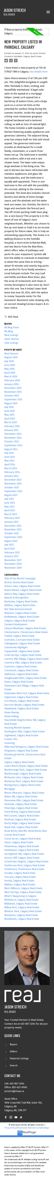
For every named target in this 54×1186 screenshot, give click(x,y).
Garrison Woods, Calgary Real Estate (24, 704)
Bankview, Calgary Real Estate (20, 601)
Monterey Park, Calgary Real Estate (23, 781)
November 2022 (13, 529)
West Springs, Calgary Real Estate (22, 892)
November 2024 (13, 437)
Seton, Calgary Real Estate (18, 842)
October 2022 (11, 533)
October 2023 (11, 487)
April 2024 (9, 464)
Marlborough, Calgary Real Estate (22, 773)
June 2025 (9, 411)
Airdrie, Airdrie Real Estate (19, 582)
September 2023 (13, 491)
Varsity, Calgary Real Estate (19, 880)
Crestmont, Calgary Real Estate (21, 670)
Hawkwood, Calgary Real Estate (21, 708)
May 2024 (9, 460)
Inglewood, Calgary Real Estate (21, 735)
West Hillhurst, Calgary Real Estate (23, 888)
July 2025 (9, 407)
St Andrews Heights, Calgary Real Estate (26, 861)
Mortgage (9, 788)
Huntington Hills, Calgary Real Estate (24, 731)
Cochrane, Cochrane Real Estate (22, 639)
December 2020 (13, 563)
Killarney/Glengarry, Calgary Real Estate (26, 746)
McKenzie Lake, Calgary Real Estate (23, 777)
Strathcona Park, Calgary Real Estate (24, 865)
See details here (39, 71)
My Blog (8, 331)
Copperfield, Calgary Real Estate (22, 651)
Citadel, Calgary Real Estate (19, 635)
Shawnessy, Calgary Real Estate (21, 846)
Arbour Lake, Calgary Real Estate (22, 586)
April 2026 (9, 372)
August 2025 (10, 403)
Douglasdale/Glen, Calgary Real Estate (25, 678)
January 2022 (11, 556)
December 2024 (13, 433)
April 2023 (9, 510)
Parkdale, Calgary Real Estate (28, 56)
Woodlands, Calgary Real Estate (21, 918)
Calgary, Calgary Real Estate (19, 620)
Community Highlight (15, 647)
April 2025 (9, 418)
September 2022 (13, 537)
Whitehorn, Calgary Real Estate (21, 899)
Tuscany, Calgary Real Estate (20, 876)
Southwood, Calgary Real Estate (21, 850)
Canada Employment (15, 624)
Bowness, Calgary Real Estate (20, 613)
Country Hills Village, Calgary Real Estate (26, 658)
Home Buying (11, 712)
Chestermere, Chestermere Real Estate (26, 632)
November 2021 (12, 560)
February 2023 (12, 518)
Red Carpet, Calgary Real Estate (21, 815)
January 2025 (11, 430)
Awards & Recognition (16, 597)
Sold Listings (11, 342)
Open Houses (11, 339)
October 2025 (11, 395)
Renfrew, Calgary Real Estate (20, 819)
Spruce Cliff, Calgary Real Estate (21, 857)
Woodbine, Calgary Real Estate (21, 915)
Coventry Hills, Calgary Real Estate (23, 662)
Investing (9, 743)
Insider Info (10, 739)
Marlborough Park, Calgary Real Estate (25, 769)
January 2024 (11, 476)
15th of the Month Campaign (20, 578)
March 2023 (10, 514)
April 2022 (9, 548)
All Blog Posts (11, 327)
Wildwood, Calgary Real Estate (20, 903)
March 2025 (10, 422)
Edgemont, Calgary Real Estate (21, 697)
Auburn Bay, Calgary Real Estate (21, 593)
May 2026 (9, 368)
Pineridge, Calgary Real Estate (21, 808)
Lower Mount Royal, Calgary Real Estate (26, 765)
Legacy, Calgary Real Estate (19, 762)
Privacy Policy (10, 1128)
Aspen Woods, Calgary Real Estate (23, 590)
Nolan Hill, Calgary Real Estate (21, 796)
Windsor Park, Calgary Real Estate (23, 911)
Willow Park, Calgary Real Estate (21, 907)
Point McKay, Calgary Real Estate (22, 811)
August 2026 (11, 357)
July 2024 (9, 453)
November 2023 (13, 483)
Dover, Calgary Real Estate (18, 681)
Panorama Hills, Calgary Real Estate (23, 800)
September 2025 (13, 399)
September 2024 (13, 445)
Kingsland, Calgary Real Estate (21, 750)
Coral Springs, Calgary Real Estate (23, 655)
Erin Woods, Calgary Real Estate (21, 700)
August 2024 (11, 449)
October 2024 (11, 441)
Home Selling (11, 716)
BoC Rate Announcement (18, 609)
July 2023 (9, 498)
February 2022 (12, 552)
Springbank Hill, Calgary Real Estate (24, 853)
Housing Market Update (17, 727)
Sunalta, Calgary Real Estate (19, 873)
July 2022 (9, 544)
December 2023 (12, 479)
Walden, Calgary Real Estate (19, 884)
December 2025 (12, 388)
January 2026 (11, 384)
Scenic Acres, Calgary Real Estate (22, 838)
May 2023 (9, 506)
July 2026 (9, 361)
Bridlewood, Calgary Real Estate (21, 616)
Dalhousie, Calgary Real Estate (21, 674)
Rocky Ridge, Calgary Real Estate (22, 823)
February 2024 (12, 472)
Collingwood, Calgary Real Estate (22, 643)
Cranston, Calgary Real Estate (20, 666)
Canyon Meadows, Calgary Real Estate (25, 628)
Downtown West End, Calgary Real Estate (26, 693)
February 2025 (12, 426)
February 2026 (12, 380)
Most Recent (11, 353)
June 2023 (9, 502)
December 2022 (12, 525)
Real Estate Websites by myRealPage (33, 1128)
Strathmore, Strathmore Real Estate (24, 869)
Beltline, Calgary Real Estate (19, 605)
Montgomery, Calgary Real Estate (22, 785)
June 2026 (9, 365)
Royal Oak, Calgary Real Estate (21, 827)
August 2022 (10, 541)
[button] (5, 1117)
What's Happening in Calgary (20, 896)
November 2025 (13, 391)
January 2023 (11, 521)
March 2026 (10, 376)
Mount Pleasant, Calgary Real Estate (24, 792)
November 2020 (13, 567)
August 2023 (10, 495)
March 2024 (10, 468)
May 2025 (9, 414)
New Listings (11, 335)
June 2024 (9, 456)
